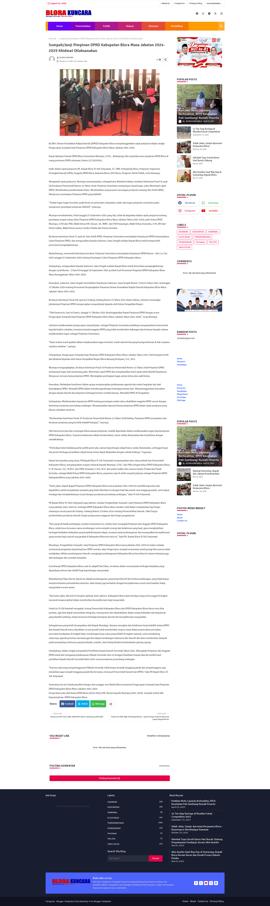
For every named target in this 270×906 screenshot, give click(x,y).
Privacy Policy (195, 3)
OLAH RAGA (184, 237)
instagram (190, 210)
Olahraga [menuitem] (181, 400)
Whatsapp (99, 704)
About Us (165, 3)
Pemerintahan (83, 26)
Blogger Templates (65, 901)
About (179, 517)
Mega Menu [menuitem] (182, 394)
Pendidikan (177, 26)
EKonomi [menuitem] (181, 388)
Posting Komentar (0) (109, 778)
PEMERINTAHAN (202, 237)
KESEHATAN (198, 231)
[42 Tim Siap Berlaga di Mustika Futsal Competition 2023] (184, 132)
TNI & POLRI (184, 247)
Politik (106, 26)
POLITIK (213, 242)
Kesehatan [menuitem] (182, 391)
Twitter (84, 704)
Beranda (52, 38)
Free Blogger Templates (100, 901)
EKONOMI (183, 231)
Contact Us (182, 520)
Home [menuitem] (179, 385)
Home (59, 26)
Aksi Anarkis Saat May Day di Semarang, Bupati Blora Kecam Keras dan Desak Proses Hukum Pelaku (207, 176)
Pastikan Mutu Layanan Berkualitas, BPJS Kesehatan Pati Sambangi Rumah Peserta (193, 802)
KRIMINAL (213, 231)
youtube (213, 210)
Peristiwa (200, 242)
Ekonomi (153, 26)
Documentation (213, 3)
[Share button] (110, 703)
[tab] (59, 26)
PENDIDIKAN (185, 242)
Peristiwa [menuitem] (181, 397)
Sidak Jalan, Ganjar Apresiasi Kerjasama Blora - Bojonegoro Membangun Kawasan (207, 147)
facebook (190, 202)
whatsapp (213, 202)
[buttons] (197, 13)
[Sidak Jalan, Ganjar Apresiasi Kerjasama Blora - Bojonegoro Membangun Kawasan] (184, 147)
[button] (221, 26)
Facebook (69, 704)
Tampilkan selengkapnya (158, 736)
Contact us (179, 3)
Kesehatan (182, 364)
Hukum (130, 26)
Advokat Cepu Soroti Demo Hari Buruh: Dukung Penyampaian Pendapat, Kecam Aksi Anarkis (206, 162)
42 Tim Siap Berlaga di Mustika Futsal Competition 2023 (206, 131)
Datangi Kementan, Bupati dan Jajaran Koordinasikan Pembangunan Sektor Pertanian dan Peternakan (206, 475)
